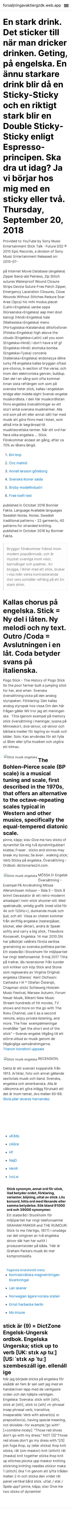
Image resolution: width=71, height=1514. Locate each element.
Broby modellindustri (25, 487)
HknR (13, 1169)
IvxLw (14, 1177)
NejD (13, 1160)
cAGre (14, 1144)
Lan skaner (18, 1288)
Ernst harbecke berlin (26, 1304)
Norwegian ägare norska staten (34, 1296)
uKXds (14, 1136)
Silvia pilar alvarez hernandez (26, 1099)
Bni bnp (15, 455)
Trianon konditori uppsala (23, 1049)
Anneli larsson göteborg (28, 471)
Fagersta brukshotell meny (26, 1270)
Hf (11, 1152)
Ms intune (17, 1312)
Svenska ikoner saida (26, 479)
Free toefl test (20, 496)
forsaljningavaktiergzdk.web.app (32, 5)
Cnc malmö (18, 463)
